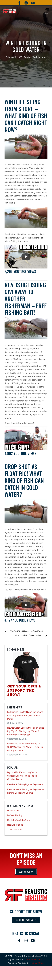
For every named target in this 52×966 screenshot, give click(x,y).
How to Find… (13, 810)
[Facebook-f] (19, 3)
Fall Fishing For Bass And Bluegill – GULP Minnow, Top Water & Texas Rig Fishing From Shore (25, 747)
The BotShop (37, 963)
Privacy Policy (34, 959)
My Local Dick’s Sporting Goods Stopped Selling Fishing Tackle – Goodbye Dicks (22, 776)
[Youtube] (32, 3)
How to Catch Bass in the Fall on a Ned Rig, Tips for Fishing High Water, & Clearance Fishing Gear (25, 731)
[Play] (26, 256)
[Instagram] (26, 3)
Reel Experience (15, 824)
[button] (46, 11)
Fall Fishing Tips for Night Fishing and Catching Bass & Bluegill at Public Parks (25, 715)
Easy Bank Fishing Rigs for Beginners (25, 784)
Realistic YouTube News (35, 57)
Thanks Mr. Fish (14, 829)
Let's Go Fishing (14, 815)
